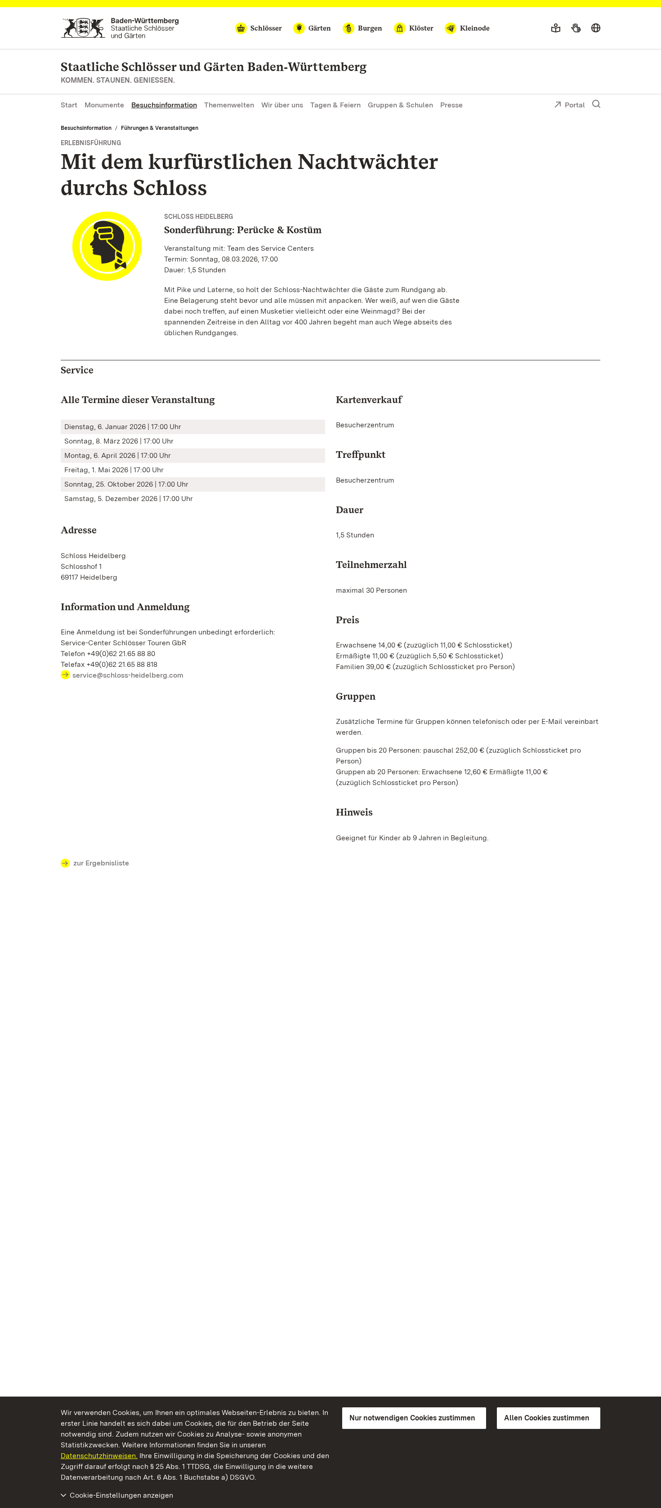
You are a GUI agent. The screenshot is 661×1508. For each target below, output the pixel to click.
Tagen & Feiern (335, 105)
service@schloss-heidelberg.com (127, 675)
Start (69, 105)
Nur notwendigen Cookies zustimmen (412, 1418)
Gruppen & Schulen (400, 105)
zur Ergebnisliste (101, 863)
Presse (451, 105)
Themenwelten (229, 105)
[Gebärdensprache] (575, 28)
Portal (575, 105)
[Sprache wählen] (596, 28)
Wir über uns (282, 105)
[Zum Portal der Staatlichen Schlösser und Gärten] (120, 28)
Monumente (104, 105)
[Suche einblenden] (596, 104)
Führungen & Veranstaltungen (159, 128)
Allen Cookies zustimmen (547, 1418)
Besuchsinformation (164, 105)
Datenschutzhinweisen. (99, 1455)
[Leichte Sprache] (556, 28)
